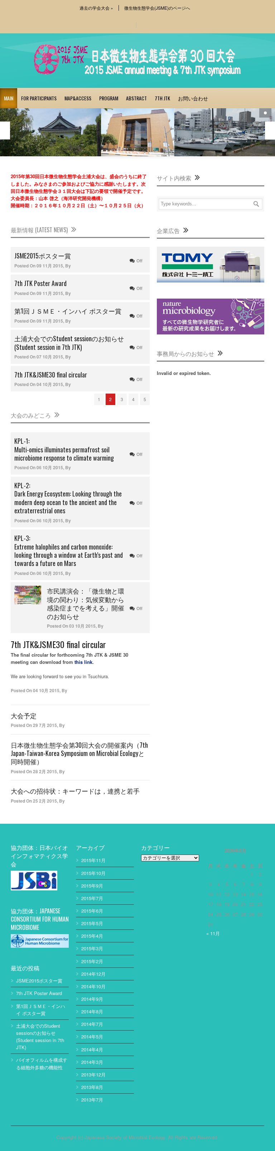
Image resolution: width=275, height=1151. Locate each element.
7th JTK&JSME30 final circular (50, 374)
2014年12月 (93, 973)
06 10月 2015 (50, 467)
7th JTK (162, 98)
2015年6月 (92, 910)
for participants (39, 98)
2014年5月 (92, 1036)
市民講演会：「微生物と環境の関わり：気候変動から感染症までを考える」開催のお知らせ (85, 603)
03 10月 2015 (82, 626)
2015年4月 (92, 935)
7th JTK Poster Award (40, 283)
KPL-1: (64, 449)
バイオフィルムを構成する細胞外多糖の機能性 (41, 1063)
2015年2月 (92, 961)
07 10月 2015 (50, 356)
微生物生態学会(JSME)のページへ (157, 8)
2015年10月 (93, 873)
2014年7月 (92, 1024)
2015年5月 (92, 923)
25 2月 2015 (45, 801)
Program (108, 98)
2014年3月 (92, 1062)
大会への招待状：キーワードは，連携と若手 (75, 790)
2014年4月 (92, 1049)
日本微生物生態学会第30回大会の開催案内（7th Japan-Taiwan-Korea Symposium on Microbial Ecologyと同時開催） (79, 753)
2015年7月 (92, 898)
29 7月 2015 (45, 725)
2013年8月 (92, 1087)
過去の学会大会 (96, 8)
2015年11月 (93, 860)
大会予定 (24, 715)
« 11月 (213, 933)
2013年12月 (93, 1074)
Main (8, 98)
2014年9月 (92, 998)
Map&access (77, 98)
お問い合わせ (193, 98)
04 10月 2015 (50, 384)
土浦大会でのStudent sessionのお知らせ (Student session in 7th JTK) (69, 342)
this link (83, 661)
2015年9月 (92, 885)
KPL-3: (68, 550)
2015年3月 (92, 948)
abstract (136, 98)
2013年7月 (92, 1099)
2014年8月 (92, 1011)
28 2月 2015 (45, 771)
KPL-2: (68, 498)
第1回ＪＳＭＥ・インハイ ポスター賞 (67, 310)
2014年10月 (93, 986)
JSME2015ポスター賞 (42, 255)
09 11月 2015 (50, 265)
